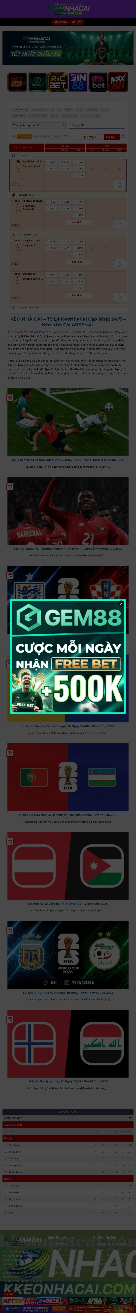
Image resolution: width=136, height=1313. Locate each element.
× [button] (121, 603)
